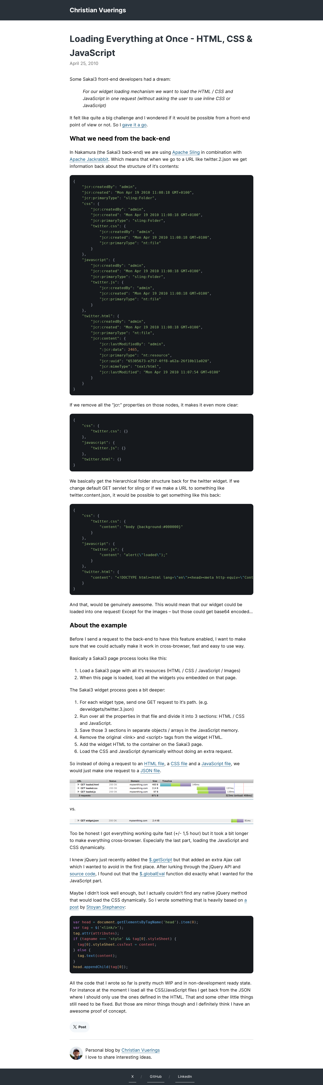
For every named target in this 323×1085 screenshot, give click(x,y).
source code (82, 873)
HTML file (154, 763)
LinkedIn (185, 1076)
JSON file (150, 770)
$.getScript (160, 859)
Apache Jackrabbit (89, 159)
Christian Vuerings (98, 10)
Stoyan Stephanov (105, 907)
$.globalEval (152, 873)
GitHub (156, 1076)
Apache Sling (186, 152)
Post (82, 1027)
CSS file (179, 763)
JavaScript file (216, 763)
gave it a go (134, 124)
